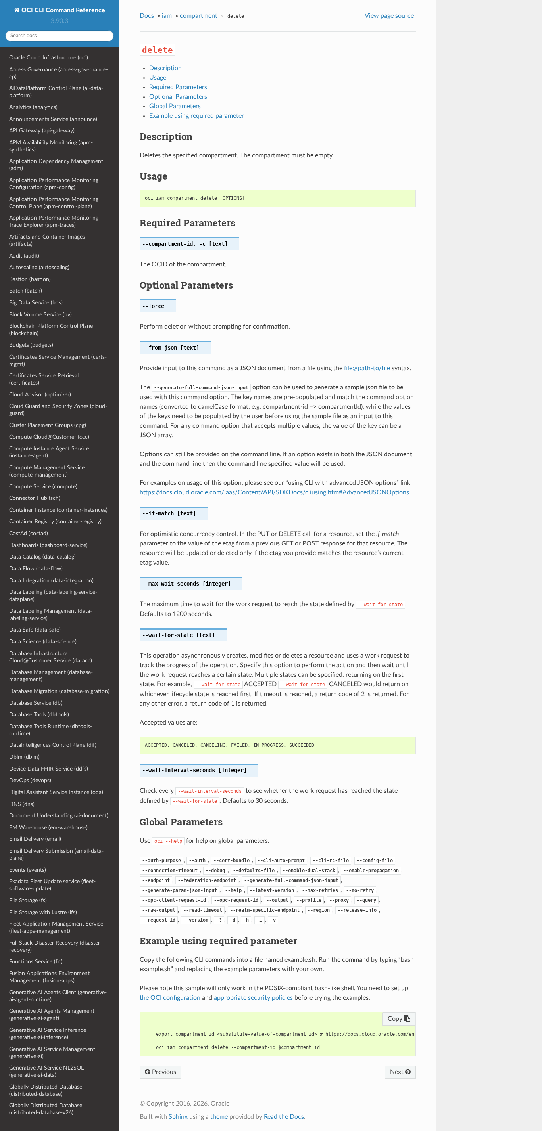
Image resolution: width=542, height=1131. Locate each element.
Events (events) (27, 870)
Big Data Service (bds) (36, 303)
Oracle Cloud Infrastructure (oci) (48, 58)
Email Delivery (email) (35, 839)
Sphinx (178, 1117)
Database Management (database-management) (51, 675)
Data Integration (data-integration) (51, 581)
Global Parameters (175, 106)
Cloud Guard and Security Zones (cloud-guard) (58, 409)
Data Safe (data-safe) (35, 630)
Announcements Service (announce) (53, 119)
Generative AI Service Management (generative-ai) (52, 1052)
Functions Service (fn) (35, 962)
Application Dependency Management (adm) (56, 164)
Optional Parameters (178, 97)
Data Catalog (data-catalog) (42, 557)
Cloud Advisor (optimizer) (40, 395)
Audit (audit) (24, 256)
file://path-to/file (367, 368)
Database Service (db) (35, 703)
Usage (157, 78)
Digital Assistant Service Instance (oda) (56, 792)
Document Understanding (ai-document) (58, 816)
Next (397, 1072)
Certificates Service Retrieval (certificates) (44, 379)
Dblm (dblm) (24, 757)
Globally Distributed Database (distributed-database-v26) (45, 1109)
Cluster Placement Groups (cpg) (47, 425)
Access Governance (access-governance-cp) (58, 73)
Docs (147, 16)
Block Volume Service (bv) (40, 315)
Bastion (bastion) (30, 279)
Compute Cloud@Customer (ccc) (49, 437)
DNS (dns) (22, 804)
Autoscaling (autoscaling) (39, 267)
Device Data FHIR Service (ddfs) (48, 769)
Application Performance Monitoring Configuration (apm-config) (53, 183)
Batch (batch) (25, 291)
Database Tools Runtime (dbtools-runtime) (50, 730)
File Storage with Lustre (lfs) (43, 912)
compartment (198, 16)
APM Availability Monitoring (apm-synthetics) (51, 146)
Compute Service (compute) (43, 487)
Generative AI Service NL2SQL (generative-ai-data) (46, 1071)
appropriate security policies (253, 998)
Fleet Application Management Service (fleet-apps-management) (56, 927)
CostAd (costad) (28, 533)
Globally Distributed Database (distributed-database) (45, 1090)
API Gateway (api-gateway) (42, 131)
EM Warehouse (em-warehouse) (48, 828)
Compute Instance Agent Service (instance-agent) (49, 452)
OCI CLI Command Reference (62, 10)
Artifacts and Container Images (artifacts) (47, 240)
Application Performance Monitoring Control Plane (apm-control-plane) (53, 202)
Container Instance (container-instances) (58, 510)
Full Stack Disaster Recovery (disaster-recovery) (55, 946)
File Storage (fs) (28, 900)
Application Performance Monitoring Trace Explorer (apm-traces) (53, 221)
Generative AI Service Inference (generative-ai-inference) (47, 1033)
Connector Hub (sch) (34, 498)
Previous (163, 1072)
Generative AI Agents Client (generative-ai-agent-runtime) (58, 996)
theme (219, 1117)
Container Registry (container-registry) (55, 521)
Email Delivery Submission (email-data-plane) (56, 854)
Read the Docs (284, 1117)
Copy (396, 1019)
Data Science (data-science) (43, 642)
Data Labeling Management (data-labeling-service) (50, 614)
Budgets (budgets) (31, 345)
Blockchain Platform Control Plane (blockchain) (51, 329)
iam (167, 16)
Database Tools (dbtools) (39, 715)
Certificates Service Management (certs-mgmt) (58, 360)
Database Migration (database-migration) (59, 691)
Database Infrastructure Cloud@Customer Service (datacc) (50, 657)
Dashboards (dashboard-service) (48, 545)
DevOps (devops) (30, 780)
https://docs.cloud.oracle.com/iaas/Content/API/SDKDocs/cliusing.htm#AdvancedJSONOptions (274, 492)
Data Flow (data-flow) (36, 569)
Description (165, 68)
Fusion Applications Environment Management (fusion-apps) (49, 977)
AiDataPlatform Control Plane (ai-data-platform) (56, 91)
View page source (389, 16)
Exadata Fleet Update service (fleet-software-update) (52, 885)
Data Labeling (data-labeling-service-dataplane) (53, 595)
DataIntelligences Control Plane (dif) (52, 745)
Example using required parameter (196, 116)
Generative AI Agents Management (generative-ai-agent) (51, 1014)
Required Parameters (178, 87)
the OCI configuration (170, 998)
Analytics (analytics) (33, 107)
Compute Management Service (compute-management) (47, 471)
